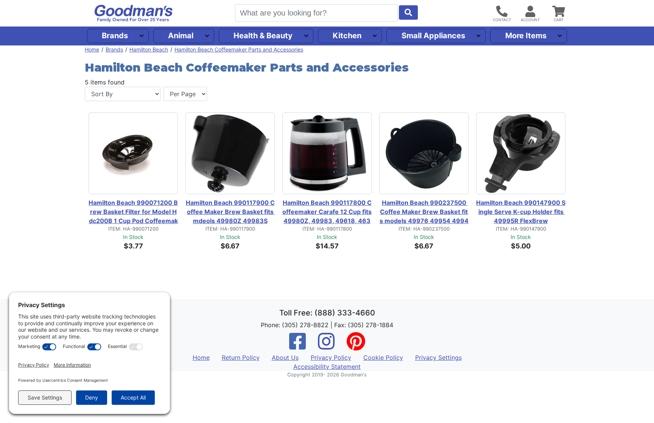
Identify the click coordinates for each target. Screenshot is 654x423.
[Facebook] (297, 346)
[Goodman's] (134, 13)
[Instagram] (326, 346)
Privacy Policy (331, 357)
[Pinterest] (355, 346)
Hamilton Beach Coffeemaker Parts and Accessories (238, 49)
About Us (285, 357)
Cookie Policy (383, 357)
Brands (115, 35)
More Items (526, 35)
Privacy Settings (438, 357)
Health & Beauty (263, 35)
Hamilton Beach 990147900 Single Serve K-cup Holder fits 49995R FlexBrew (520, 212)
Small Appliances (433, 35)
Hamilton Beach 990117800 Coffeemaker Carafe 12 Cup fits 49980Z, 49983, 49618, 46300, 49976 (327, 212)
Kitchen (347, 35)
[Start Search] (408, 12)
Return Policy (241, 357)
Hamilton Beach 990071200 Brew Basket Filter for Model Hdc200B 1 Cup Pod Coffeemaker (133, 212)
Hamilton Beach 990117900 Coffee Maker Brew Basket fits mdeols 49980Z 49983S (230, 212)
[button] (385, 155)
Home (92, 49)
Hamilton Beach (148, 49)
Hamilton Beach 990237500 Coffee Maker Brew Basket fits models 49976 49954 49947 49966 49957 (424, 212)
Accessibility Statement (327, 366)
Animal (180, 35)
